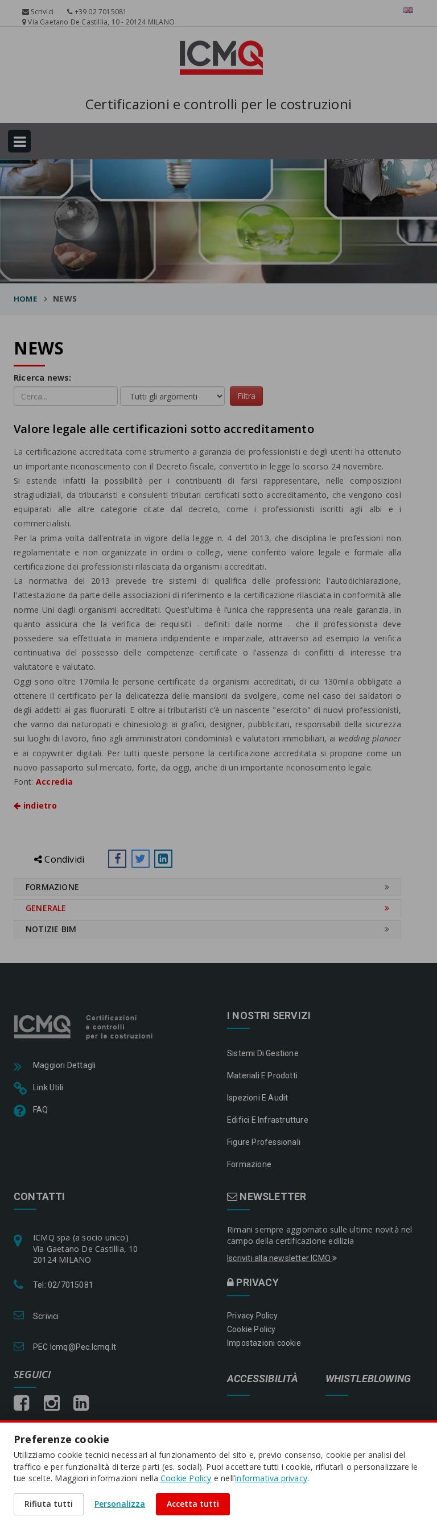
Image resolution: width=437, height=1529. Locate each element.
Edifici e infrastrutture (267, 1119)
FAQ (40, 1109)
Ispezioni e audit (257, 1097)
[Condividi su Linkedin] (163, 859)
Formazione (52, 886)
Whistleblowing (368, 1379)
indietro (38, 805)
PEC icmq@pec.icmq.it (74, 1346)
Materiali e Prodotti (262, 1075)
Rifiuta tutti (48, 1503)
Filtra (246, 395)
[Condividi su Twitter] (140, 859)
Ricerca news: (43, 377)
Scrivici (41, 12)
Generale (46, 907)
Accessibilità (263, 1379)
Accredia (54, 781)
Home (25, 299)
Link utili (48, 1087)
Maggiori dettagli (64, 1065)
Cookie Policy (251, 1329)
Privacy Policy (252, 1315)
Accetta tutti (193, 1503)
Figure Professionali (263, 1142)
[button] (117, 859)
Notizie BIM (51, 929)
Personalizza (119, 1503)
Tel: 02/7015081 (63, 1284)
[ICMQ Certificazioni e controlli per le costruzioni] (84, 1026)
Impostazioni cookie (264, 1342)
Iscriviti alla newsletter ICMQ (279, 1258)
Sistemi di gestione (263, 1053)
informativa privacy (271, 1478)
